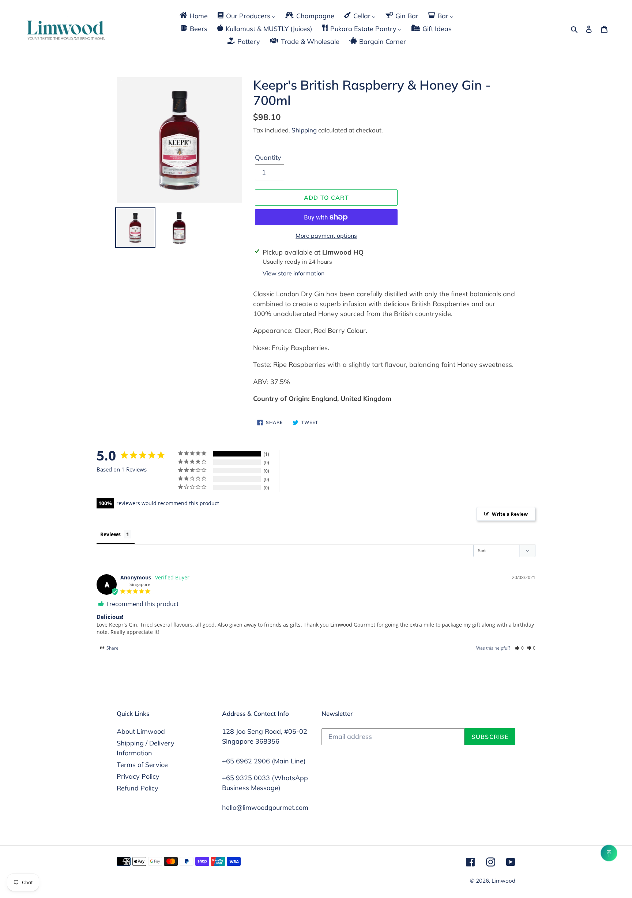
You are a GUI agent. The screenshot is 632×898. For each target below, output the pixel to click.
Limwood (503, 880)
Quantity (268, 157)
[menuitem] (193, 15)
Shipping (304, 130)
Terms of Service (142, 764)
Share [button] (111, 648)
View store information (293, 273)
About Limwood (141, 731)
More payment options (326, 235)
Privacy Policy (138, 776)
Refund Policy (137, 788)
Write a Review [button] (510, 514)
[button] (519, 648)
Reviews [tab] (110, 534)
